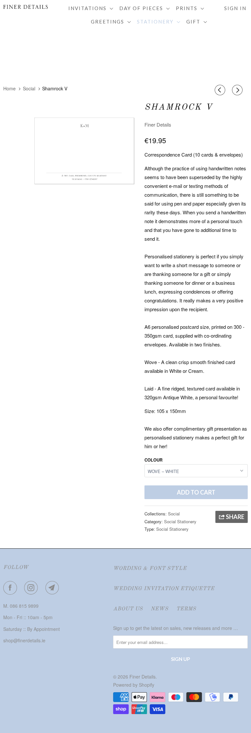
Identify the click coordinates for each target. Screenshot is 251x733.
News (159, 609)
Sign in (235, 8)
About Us (128, 609)
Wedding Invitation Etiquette (163, 588)
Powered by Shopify (133, 684)
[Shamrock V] (84, 152)
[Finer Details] (23, 7)
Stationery (157, 21)
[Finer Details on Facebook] (11, 588)
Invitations (89, 8)
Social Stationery (180, 521)
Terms (186, 609)
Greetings (109, 21)
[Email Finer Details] (53, 588)
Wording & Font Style (150, 568)
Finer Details (157, 124)
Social (174, 514)
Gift (195, 21)
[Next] (238, 90)
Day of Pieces (142, 8)
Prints (188, 8)
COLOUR (153, 460)
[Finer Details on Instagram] (32, 588)
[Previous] (221, 90)
